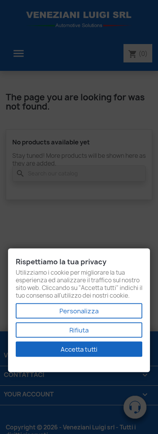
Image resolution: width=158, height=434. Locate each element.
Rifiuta (79, 330)
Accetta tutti (79, 349)
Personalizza (79, 311)
